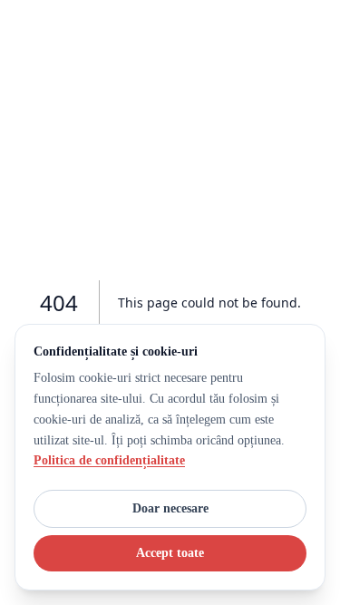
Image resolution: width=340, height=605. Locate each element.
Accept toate (170, 553)
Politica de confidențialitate (109, 460)
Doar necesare (170, 508)
